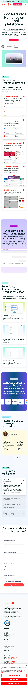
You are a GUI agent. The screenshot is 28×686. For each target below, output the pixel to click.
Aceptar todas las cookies (14, 683)
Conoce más (21, 1)
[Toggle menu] (25, 4)
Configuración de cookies (14, 675)
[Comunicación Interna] (14, 105)
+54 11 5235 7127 (13, 657)
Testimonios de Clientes (9, 646)
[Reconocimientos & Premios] (14, 152)
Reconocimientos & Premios (10, 631)
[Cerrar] (26, 665)
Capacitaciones (7, 636)
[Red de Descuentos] (14, 198)
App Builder (6, 635)
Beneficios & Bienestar (8, 632)
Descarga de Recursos (8, 641)
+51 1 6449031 (10, 663)
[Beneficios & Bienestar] (14, 175)
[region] (14, 675)
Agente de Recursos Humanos (10, 634)
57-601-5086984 (12, 661)
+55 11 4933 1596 (11, 658)
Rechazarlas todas (14, 679)
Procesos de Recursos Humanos (10, 630)
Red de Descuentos (8, 633)
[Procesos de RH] (14, 128)
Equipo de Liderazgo (8, 652)
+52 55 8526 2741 (11, 662)
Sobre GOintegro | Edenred (9, 651)
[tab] (11, 457)
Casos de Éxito (7, 647)
